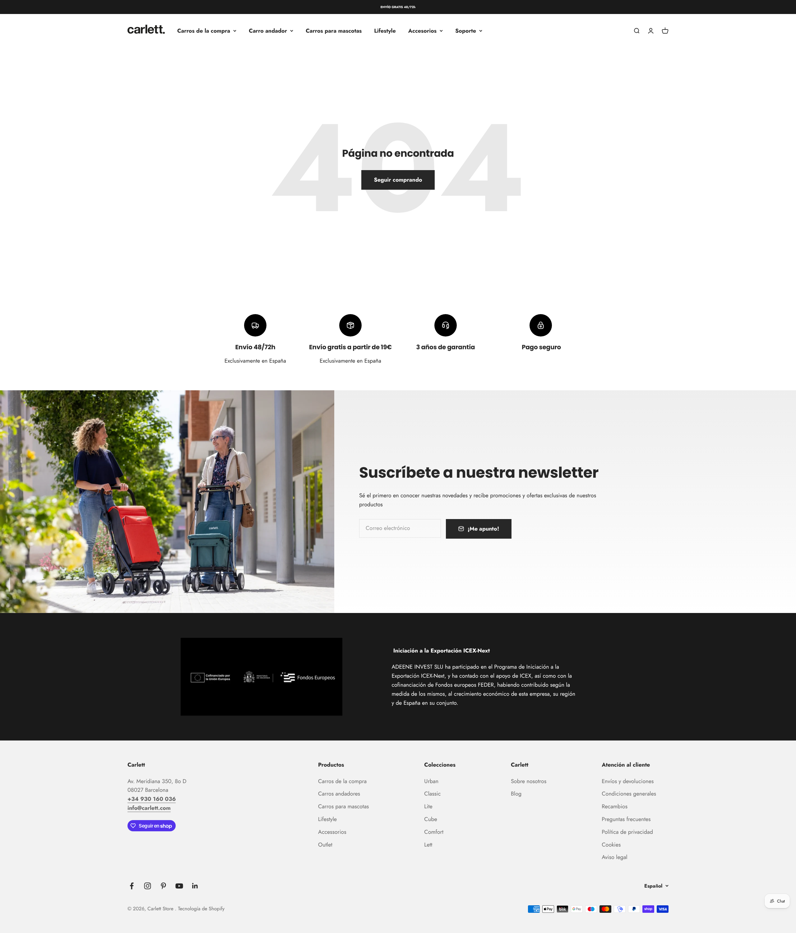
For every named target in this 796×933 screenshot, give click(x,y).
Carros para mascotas (334, 31)
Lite (428, 806)
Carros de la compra (203, 31)
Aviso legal (614, 857)
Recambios (614, 806)
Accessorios (332, 832)
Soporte (465, 31)
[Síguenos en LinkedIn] (195, 886)
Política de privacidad (627, 832)
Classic (432, 794)
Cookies (611, 845)
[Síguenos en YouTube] (179, 886)
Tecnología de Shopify (201, 908)
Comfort (433, 832)
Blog (516, 794)
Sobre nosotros (528, 781)
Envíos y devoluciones (628, 781)
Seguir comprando (398, 180)
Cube (430, 819)
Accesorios (422, 31)
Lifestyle (385, 31)
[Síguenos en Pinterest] (163, 886)
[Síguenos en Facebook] (131, 886)
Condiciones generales (629, 794)
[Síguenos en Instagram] (147, 886)
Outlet (325, 845)
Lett (428, 845)
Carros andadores (339, 794)
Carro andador (268, 31)
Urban (431, 781)
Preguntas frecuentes (626, 819)
